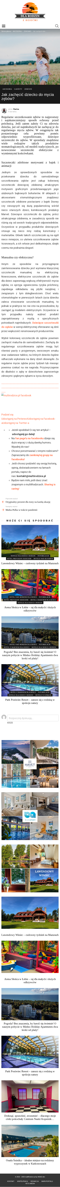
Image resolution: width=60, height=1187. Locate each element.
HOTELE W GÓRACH (43, 695)
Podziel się (7, 414)
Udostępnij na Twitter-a (16, 422)
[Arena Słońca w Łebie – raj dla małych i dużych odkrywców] (30, 585)
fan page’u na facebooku (29, 438)
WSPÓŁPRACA (22, 1181)
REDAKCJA (35, 1181)
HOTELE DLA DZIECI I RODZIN (23, 556)
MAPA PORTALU (47, 1181)
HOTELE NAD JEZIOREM (43, 558)
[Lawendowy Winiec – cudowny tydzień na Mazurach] (30, 541)
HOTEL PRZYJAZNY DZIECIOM (19, 558)
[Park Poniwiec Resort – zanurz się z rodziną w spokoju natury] (30, 680)
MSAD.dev (41, 1177)
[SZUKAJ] (57, 26)
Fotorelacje (43, 556)
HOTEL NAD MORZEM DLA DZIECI (23, 597)
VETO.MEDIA (30, 1183)
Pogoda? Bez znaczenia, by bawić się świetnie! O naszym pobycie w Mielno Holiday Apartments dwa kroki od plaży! (30, 655)
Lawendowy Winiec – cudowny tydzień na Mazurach (30, 563)
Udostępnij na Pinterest (14, 418)
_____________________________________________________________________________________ (30, 387)
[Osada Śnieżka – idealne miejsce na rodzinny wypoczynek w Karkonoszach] (30, 1141)
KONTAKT (10, 1181)
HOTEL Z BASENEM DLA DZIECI (43, 600)
